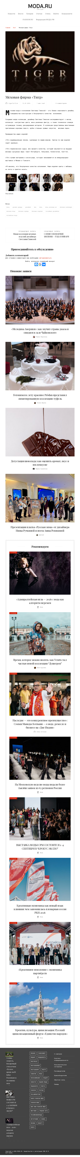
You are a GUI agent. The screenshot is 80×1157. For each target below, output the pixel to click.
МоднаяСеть (42, 1057)
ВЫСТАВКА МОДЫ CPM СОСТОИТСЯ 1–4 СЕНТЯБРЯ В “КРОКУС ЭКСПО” (40, 846)
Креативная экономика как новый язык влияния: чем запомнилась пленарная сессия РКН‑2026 (40, 909)
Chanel (43, 1119)
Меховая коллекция (66, 207)
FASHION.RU (28, 19)
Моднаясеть (34, 1086)
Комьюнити (67, 14)
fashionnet (42, 1053)
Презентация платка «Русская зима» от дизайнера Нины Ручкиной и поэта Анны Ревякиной (40, 528)
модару (33, 1057)
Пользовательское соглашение (60, 1066)
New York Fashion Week (38, 1106)
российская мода (12, 215)
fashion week (35, 1102)
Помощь (56, 1084)
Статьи (39, 14)
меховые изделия (37, 211)
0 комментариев (61, 103)
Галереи (29, 14)
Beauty (40, 1123)
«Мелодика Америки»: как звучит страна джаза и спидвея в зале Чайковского (40, 330)
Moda (8, 207)
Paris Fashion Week (37, 1098)
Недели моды (43, 1082)
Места (43, 1086)
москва (33, 1123)
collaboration (35, 1094)
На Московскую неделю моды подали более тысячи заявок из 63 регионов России (40, 786)
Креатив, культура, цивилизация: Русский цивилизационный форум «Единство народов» (40, 1031)
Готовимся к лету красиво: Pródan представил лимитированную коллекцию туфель (40, 396)
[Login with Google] (40, 264)
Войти (56, 14)
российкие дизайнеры (52, 211)
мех (35, 207)
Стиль (47, 14)
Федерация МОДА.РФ (45, 19)
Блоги (20, 14)
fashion (33, 1090)
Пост (14, 27)
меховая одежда (23, 211)
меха (40, 207)
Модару (45, 1078)
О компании (58, 1054)
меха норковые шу (51, 207)
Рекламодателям (59, 1071)
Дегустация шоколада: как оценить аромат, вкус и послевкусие (40, 462)
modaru (33, 1053)
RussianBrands (35, 1078)
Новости (11, 14)
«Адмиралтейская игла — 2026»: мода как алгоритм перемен (40, 601)
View (39, 300)
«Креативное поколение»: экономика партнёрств (40, 971)
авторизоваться (45, 258)
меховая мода (11, 211)
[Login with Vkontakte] (44, 264)
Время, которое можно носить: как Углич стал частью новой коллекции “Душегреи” (40, 661)
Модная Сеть (44, 1110)
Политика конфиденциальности (61, 1059)
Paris (32, 1127)
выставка (34, 1110)
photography (35, 1069)
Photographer (35, 1065)
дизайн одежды (17, 207)
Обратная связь (59, 1080)
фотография (34, 1119)
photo (44, 1069)
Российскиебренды (36, 1115)
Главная (7, 27)
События (33, 1073)
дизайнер (28, 207)
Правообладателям (60, 1075)
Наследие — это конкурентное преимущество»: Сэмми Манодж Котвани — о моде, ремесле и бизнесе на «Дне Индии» (40, 724)
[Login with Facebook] (36, 264)
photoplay (34, 1061)
